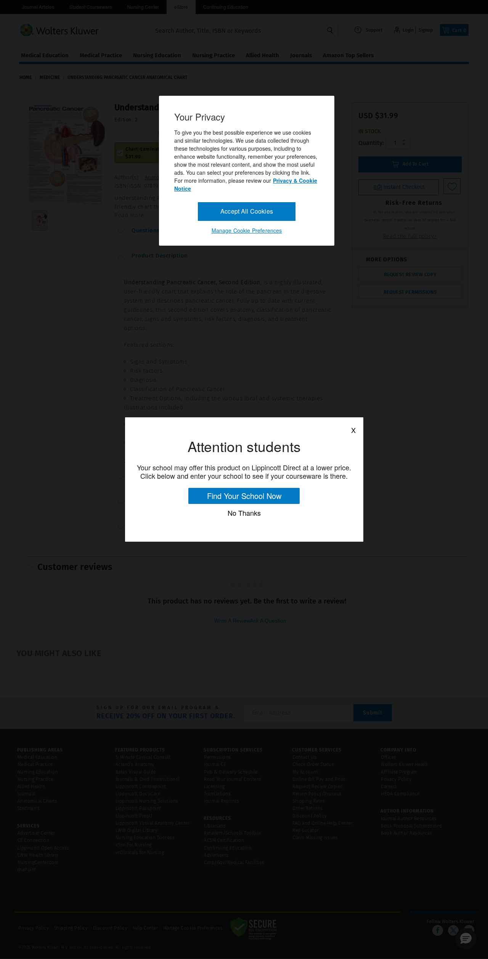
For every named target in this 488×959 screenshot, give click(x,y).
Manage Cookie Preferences (247, 230)
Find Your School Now (244, 495)
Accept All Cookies (246, 211)
